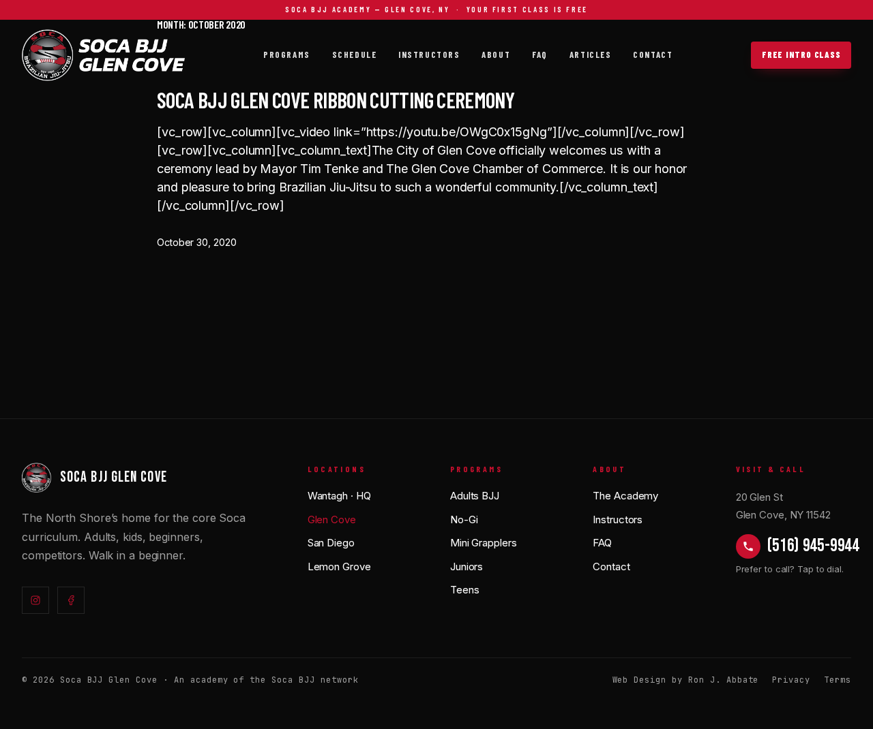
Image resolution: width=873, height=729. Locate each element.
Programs (286, 54)
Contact (652, 54)
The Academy (625, 495)
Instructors (429, 54)
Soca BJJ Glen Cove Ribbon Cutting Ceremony (335, 100)
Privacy (791, 679)
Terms (837, 679)
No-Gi (464, 519)
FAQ (540, 54)
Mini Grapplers (483, 542)
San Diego (331, 542)
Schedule (354, 54)
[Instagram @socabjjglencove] (35, 600)
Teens (464, 589)
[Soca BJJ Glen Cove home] (104, 55)
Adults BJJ (474, 495)
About (496, 54)
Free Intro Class (801, 54)
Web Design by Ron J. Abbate (685, 679)
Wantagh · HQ (339, 495)
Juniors (466, 566)
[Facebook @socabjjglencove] (71, 600)
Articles (590, 54)
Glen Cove (332, 519)
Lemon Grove (339, 566)
